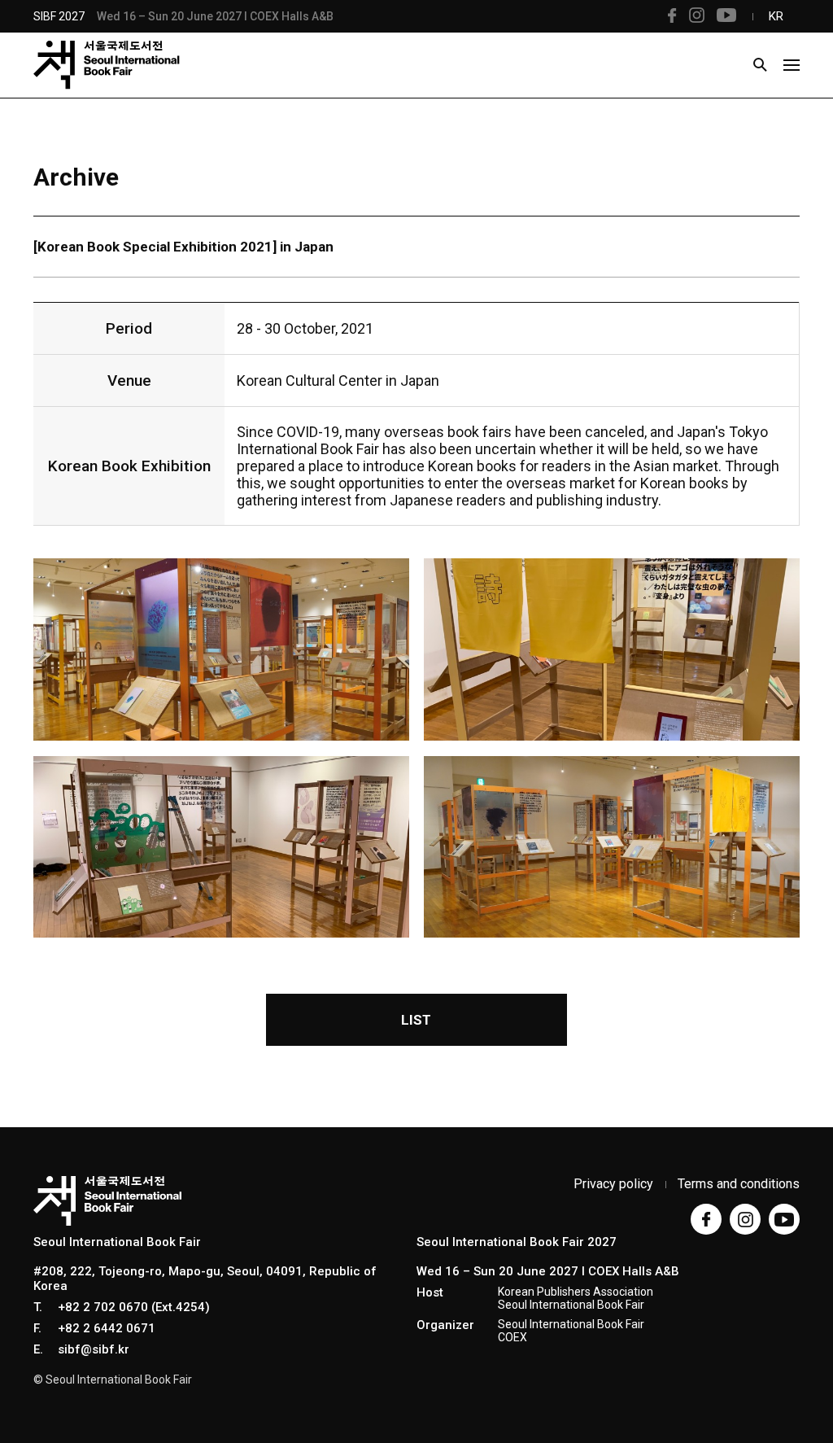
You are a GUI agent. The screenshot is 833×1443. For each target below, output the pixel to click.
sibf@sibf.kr (93, 1349)
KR (776, 16)
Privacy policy (613, 1184)
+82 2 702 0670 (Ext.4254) (134, 1307)
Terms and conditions (739, 1184)
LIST (416, 1020)
